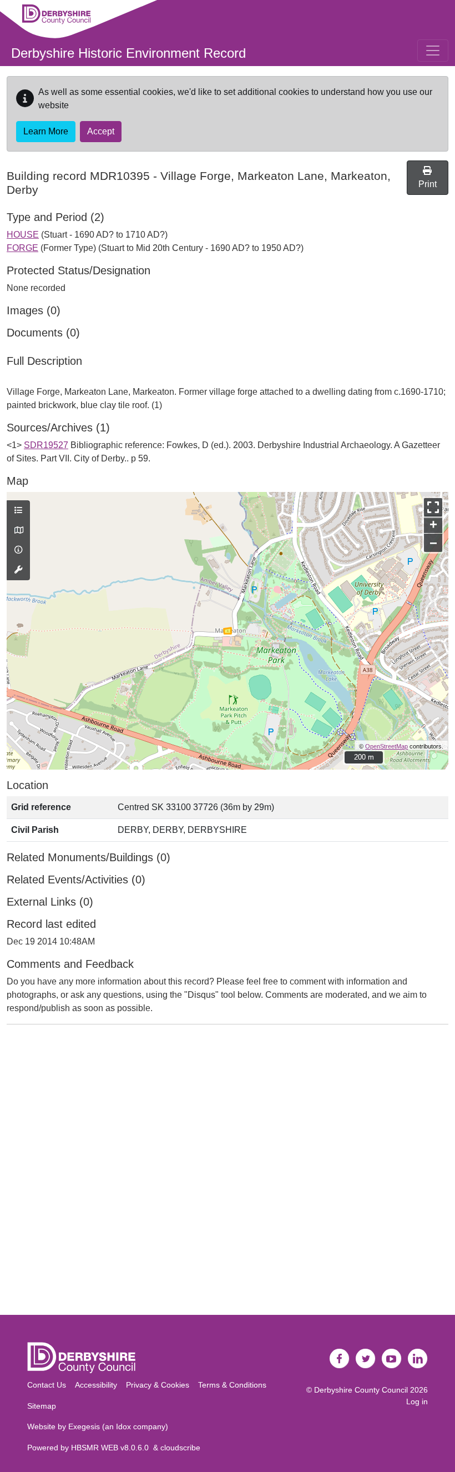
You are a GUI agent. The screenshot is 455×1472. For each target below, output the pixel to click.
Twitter (366, 1359)
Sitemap (41, 1405)
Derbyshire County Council (361, 1389)
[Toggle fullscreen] (433, 507)
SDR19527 (46, 445)
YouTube (392, 1359)
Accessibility (96, 1384)
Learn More (45, 131)
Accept (100, 131)
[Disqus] (227, 1172)
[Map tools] (18, 570)
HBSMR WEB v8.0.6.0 (112, 1447)
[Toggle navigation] (432, 50)
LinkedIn (418, 1359)
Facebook (340, 1359)
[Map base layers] (18, 531)
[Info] (18, 550)
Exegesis (84, 1426)
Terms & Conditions (232, 1384)
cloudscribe (180, 1447)
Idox (123, 1426)
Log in (417, 1401)
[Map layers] (18, 511)
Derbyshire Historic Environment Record (128, 53)
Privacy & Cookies (157, 1384)
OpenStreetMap (386, 746)
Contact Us (46, 1384)
